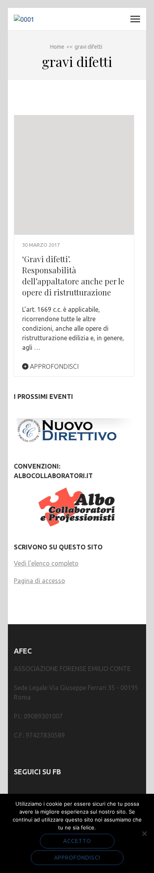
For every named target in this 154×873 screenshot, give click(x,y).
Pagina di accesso (39, 580)
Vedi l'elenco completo (46, 563)
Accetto (77, 841)
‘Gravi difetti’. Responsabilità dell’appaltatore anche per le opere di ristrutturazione (73, 275)
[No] (144, 833)
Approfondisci (53, 366)
